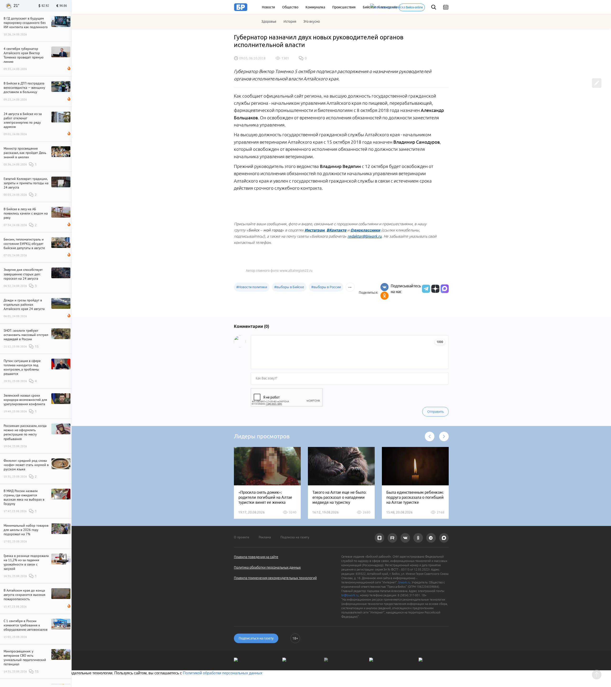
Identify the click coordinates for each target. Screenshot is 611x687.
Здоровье (268, 21)
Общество (290, 7)
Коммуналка (315, 7)
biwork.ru (404, 582)
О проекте (241, 537)
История (290, 21)
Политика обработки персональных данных (267, 567)
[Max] (445, 288)
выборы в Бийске (289, 287)
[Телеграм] (425, 289)
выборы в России (326, 287)
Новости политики (251, 287)
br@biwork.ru (349, 595)
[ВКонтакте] (384, 287)
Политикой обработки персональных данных (222, 673)
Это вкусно (311, 21)
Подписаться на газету (256, 638)
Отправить (435, 412)
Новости (268, 7)
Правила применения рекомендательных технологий (275, 578)
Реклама (265, 537)
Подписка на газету (294, 537)
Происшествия (344, 7)
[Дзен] (434, 289)
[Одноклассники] (384, 296)
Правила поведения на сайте (256, 557)
